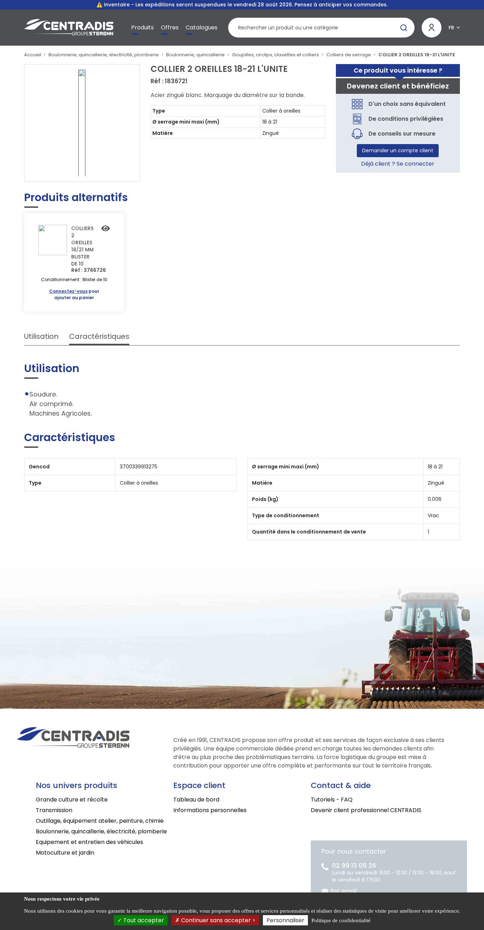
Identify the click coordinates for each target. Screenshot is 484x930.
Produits (142, 27)
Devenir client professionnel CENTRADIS (366, 810)
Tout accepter (143, 920)
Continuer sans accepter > (217, 920)
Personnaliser (285, 920)
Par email (344, 891)
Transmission (54, 810)
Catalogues (202, 27)
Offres (170, 27)
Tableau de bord (196, 799)
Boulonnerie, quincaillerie (195, 54)
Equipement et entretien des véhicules (89, 842)
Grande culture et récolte (72, 799)
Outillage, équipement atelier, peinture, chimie (100, 821)
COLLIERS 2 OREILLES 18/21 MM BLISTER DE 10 (82, 246)
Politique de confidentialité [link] (341, 920)
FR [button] (451, 27)
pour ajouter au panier (74, 294)
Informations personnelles (210, 810)
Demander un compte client (397, 150)
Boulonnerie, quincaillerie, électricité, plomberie (104, 54)
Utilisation (41, 336)
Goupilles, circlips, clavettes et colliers (275, 54)
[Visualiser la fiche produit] (105, 229)
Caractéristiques (99, 336)
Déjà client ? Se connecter (397, 164)
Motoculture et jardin (65, 853)
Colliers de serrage (348, 54)
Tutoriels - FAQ (332, 799)
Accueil (32, 54)
